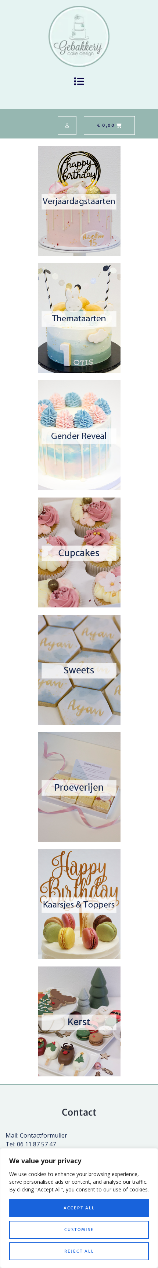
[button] (79, 81)
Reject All (79, 1251)
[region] (79, 1208)
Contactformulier (43, 1135)
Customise (79, 1229)
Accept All (79, 1207)
